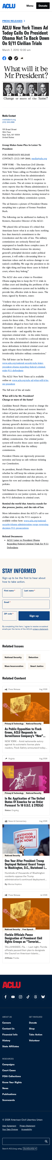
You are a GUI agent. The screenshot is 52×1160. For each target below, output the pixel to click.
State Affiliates (10, 1046)
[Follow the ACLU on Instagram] (20, 997)
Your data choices (10, 1129)
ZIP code (8, 614)
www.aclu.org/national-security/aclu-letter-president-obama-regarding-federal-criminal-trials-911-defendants (24, 367)
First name (9, 590)
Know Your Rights (12, 1082)
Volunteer (34, 1040)
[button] (16, 58)
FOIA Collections (11, 1076)
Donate (43, 5)
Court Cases (9, 1070)
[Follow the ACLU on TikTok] (28, 997)
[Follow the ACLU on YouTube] (13, 997)
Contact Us (8, 1028)
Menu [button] (29, 5)
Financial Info (9, 1034)
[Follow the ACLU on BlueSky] (43, 997)
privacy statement (40, 629)
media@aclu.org (9, 119)
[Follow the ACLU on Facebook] (5, 997)
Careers (6, 1022)
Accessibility (26, 1129)
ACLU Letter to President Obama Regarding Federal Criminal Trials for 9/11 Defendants (28, 544)
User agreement (9, 1126)
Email (6, 602)
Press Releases (12, 20)
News (5, 1088)
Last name (29, 590)
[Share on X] (10, 59)
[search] (46, 1141)
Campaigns (8, 1064)
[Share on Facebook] (4, 59)
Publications (9, 1094)
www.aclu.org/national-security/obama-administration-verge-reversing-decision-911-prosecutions (25, 524)
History (6, 1040)
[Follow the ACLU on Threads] (35, 997)
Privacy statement (27, 1126)
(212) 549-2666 (8, 122)
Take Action (35, 1034)
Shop (32, 1028)
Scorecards (8, 1100)
